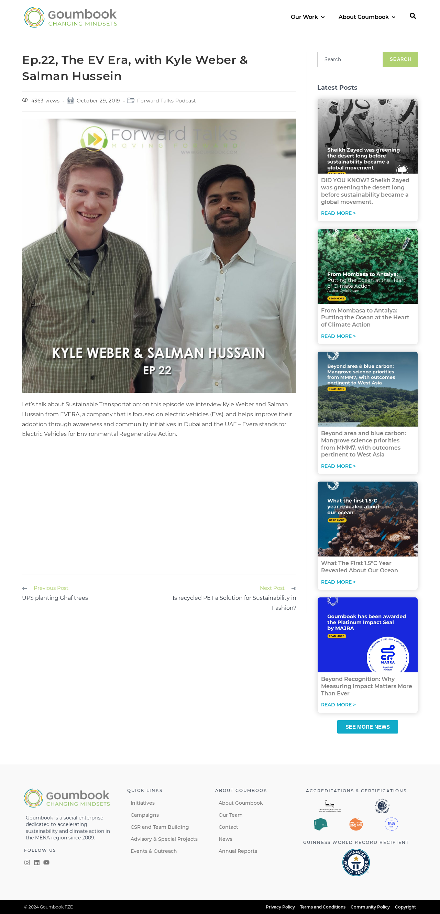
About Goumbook (241, 803)
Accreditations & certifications (356, 790)
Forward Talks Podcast (166, 101)
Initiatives (143, 803)
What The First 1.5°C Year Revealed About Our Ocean (359, 567)
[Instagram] (27, 862)
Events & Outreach (154, 851)
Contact (228, 827)
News (225, 839)
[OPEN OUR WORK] (323, 17)
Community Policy (370, 907)
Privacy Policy (280, 907)
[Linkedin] (37, 862)
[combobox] (350, 59)
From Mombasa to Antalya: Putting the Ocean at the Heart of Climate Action (365, 317)
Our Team (231, 815)
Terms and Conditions (322, 907)
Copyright (405, 907)
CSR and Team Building (160, 827)
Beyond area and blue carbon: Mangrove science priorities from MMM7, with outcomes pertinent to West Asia (363, 444)
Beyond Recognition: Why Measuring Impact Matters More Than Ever (366, 686)
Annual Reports (238, 851)
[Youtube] (46, 862)
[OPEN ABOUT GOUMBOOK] (394, 17)
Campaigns (145, 815)
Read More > (338, 213)
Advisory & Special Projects (164, 839)
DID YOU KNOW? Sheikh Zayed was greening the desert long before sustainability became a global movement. (365, 191)
